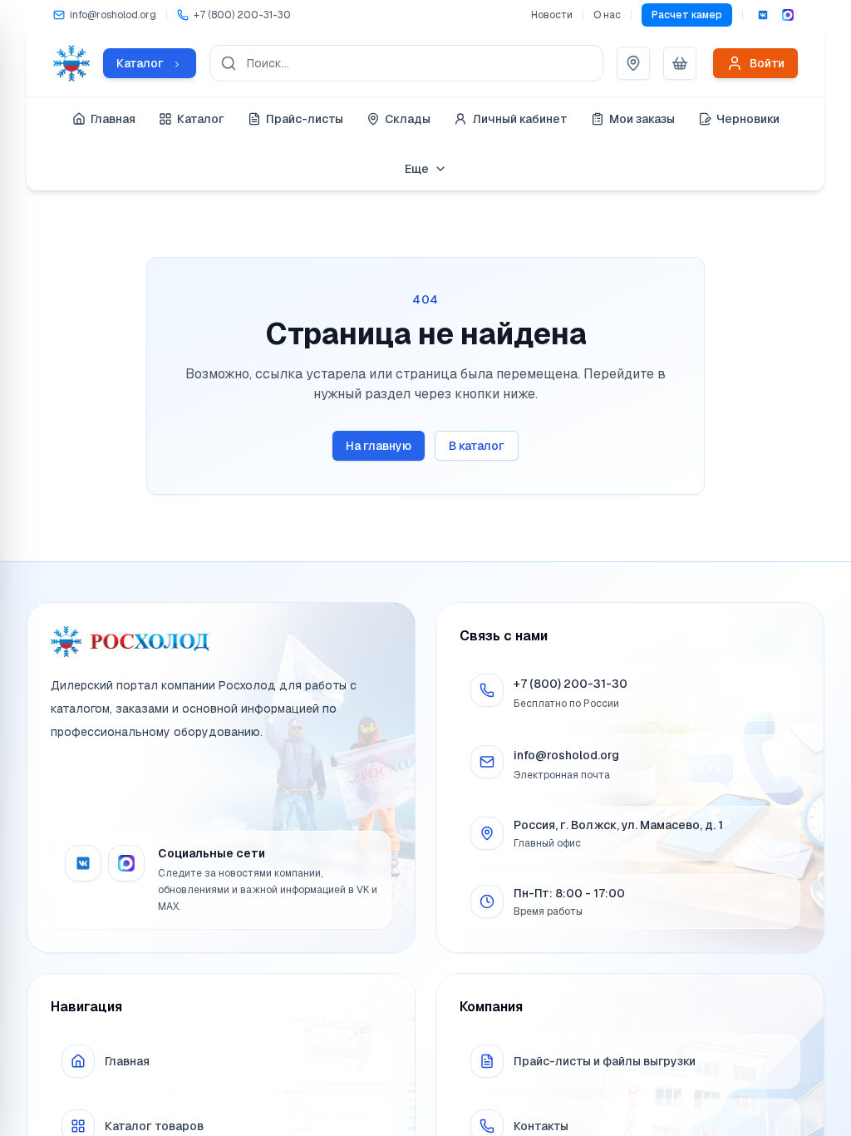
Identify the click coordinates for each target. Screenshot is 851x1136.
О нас (607, 15)
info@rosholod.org (566, 755)
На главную (378, 445)
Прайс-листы (304, 118)
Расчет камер (687, 15)
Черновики (748, 118)
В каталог (476, 445)
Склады (407, 118)
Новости (552, 15)
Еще (417, 168)
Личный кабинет (520, 118)
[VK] (763, 15)
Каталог (200, 118)
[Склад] (633, 63)
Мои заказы (642, 118)
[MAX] (788, 15)
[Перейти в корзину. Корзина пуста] (679, 63)
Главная (113, 118)
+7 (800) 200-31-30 (570, 683)
